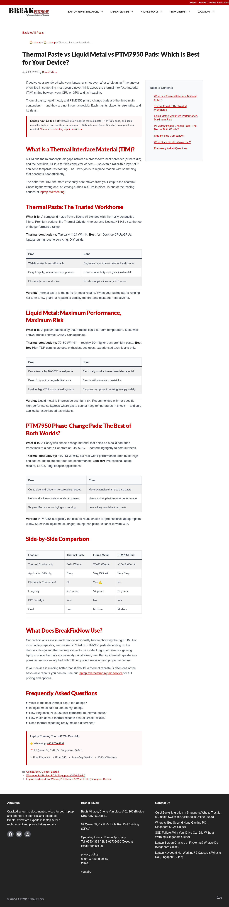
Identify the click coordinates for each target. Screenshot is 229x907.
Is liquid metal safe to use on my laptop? (56, 708)
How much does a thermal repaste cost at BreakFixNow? (67, 718)
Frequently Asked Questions (170, 148)
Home (37, 42)
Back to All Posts (33, 32)
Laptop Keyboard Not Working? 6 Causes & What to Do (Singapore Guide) (68, 779)
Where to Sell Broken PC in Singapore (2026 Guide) (55, 775)
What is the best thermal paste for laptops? (58, 703)
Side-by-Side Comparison (169, 135)
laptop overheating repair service (101, 673)
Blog (219, 897)
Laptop (52, 42)
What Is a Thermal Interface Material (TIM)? (175, 98)
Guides (46, 771)
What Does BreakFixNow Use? (172, 142)
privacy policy (89, 854)
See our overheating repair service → (61, 129)
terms (84, 863)
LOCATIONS (204, 11)
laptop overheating (52, 192)
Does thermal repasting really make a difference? (62, 723)
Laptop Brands (119, 11)
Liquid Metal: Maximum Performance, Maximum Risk (176, 117)
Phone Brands (149, 11)
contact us (96, 845)
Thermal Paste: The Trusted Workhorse (170, 108)
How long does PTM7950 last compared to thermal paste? (67, 713)
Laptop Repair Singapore (83, 11)
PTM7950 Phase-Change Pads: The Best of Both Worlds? (175, 127)
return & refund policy (94, 858)
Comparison (33, 771)
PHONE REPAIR (178, 11)
